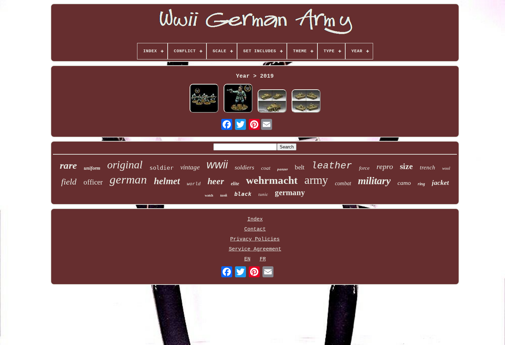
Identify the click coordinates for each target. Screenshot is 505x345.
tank (223, 195)
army (316, 180)
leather (331, 165)
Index (255, 219)
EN (247, 259)
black (242, 194)
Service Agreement (255, 249)
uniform (92, 168)
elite (235, 183)
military (374, 180)
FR (263, 259)
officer (93, 182)
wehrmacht (272, 180)
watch (209, 195)
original (125, 164)
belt (299, 167)
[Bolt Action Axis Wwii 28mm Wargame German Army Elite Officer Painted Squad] (238, 99)
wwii (217, 164)
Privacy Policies (255, 239)
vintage (190, 167)
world (194, 184)
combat (343, 183)
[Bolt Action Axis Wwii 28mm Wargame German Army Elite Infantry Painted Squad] (204, 99)
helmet (167, 181)
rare (68, 165)
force (364, 168)
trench (427, 167)
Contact (255, 229)
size (406, 166)
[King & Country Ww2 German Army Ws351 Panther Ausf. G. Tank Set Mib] (272, 101)
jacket (440, 182)
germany (290, 192)
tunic (263, 194)
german (128, 179)
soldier (161, 167)
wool (446, 168)
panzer (282, 169)
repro (385, 166)
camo (404, 182)
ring (421, 183)
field (69, 181)
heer (215, 181)
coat (265, 168)
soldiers (244, 167)
